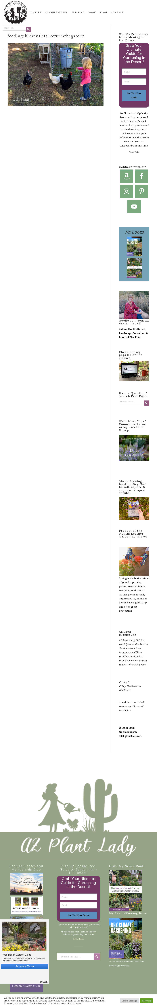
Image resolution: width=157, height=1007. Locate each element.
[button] (44, 981)
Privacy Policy (134, 152)
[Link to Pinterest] (8, 49)
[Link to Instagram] (13, 49)
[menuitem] (9, 12)
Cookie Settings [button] (129, 1000)
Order (113, 866)
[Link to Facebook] (4, 49)
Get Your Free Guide (134, 95)
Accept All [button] (146, 1000)
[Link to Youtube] (17, 49)
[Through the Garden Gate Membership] (26, 884)
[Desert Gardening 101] (26, 905)
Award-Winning (126, 913)
